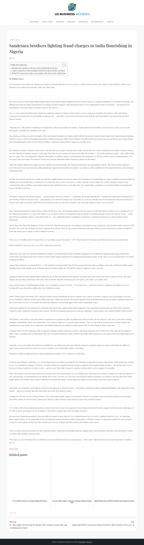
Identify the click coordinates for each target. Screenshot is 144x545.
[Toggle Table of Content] (63, 65)
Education (47, 22)
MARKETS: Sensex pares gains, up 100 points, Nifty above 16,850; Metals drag (38, 73)
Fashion (60, 22)
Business (34, 22)
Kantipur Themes (85, 542)
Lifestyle (83, 22)
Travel (110, 22)
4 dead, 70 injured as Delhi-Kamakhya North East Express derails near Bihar (38, 71)
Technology (98, 22)
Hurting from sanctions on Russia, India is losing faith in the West (35, 68)
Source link (13, 448)
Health (71, 22)
